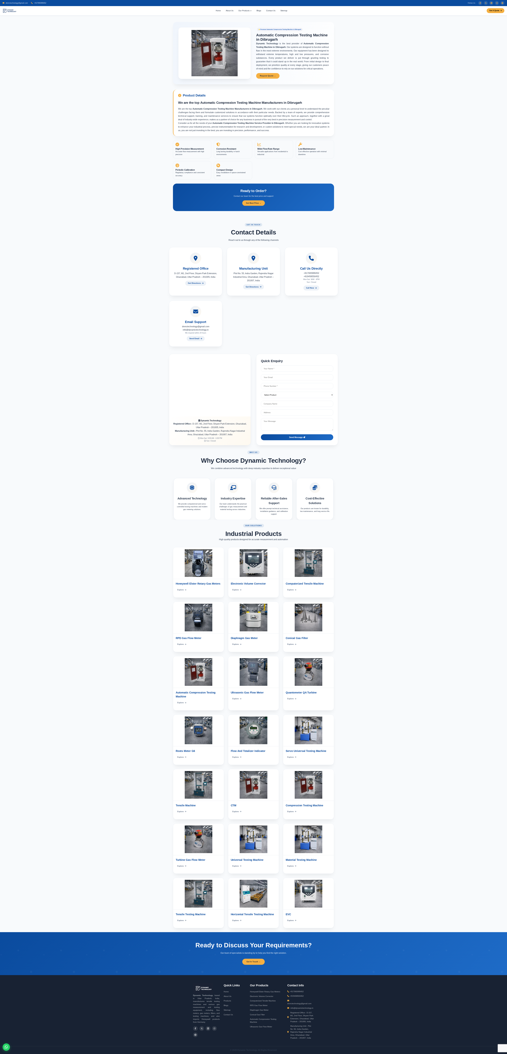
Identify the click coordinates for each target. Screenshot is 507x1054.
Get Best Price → (253, 203)
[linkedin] (491, 3)
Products (227, 1001)
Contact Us (270, 11)
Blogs (259, 11)
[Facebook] (480, 3)
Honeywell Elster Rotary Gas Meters (265, 992)
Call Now (310, 288)
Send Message (296, 437)
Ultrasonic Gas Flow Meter (261, 1027)
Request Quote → (268, 76)
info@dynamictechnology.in (196, 330)
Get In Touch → (253, 962)
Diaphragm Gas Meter (259, 1010)
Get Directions (194, 283)
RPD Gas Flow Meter (259, 1005)
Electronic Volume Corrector (261, 996)
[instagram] (497, 3)
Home (218, 11)
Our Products (244, 11)
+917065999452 (40, 3)
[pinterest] (502, 3)
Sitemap (283, 11)
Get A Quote (494, 10)
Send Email (194, 338)
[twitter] (486, 3)
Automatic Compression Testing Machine (263, 1020)
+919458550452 (311, 276)
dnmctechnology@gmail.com (16, 3)
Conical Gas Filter (257, 1015)
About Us (229, 11)
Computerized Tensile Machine (263, 1001)
